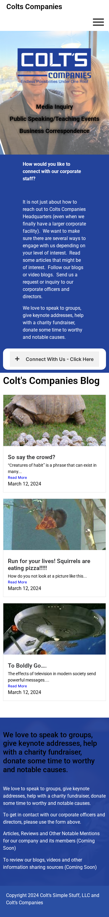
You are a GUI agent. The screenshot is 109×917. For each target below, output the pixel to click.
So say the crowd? (31, 457)
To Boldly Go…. (27, 665)
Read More (17, 477)
